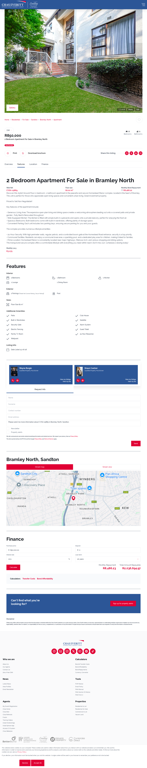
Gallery (12, 108)
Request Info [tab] (40, 389)
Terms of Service (48, 439)
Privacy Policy (74, 436)
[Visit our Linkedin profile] (60, 651)
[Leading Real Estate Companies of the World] (34, 4)
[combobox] (110, 559)
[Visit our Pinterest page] (86, 651)
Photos (130, 109)
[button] (11, 59)
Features (21, 164)
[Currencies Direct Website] (77, 739)
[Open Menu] (143, 4)
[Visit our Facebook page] (54, 651)
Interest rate (10, 555)
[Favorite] (139, 119)
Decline (25, 763)
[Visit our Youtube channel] (80, 651)
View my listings (65, 379)
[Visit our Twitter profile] (73, 651)
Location (33, 164)
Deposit (77, 546)
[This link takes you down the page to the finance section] (122, 190)
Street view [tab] (107, 467)
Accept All (38, 763)
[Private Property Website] (58, 739)
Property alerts (16, 432)
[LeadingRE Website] (43, 739)
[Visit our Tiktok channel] (93, 651)
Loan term (78, 555)
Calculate (13, 567)
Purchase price (11, 546)
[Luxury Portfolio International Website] (27, 739)
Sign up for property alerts (123, 603)
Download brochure (37, 153)
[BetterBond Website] (9, 739)
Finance (45, 164)
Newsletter (15, 428)
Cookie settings (10, 763)
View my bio (67, 381)
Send (136, 443)
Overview (9, 164)
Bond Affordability (45, 579)
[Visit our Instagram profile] (67, 651)
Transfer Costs (29, 579)
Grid (137, 109)
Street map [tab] (39, 467)
